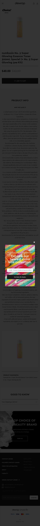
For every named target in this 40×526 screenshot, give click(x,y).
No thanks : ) (21, 282)
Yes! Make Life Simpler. (20, 277)
